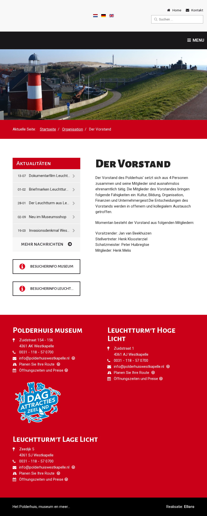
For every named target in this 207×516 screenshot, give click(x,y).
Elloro (189, 506)
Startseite (48, 129)
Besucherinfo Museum (51, 266)
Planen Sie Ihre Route (37, 364)
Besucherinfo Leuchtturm (55, 288)
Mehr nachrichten (42, 244)
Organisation (72, 129)
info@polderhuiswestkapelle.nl (44, 358)
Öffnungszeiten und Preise (41, 370)
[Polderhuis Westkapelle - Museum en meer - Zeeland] (18, 16)
